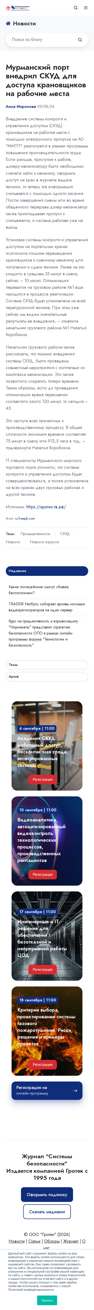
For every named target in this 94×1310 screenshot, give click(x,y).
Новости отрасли (44, 542)
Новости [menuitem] (17, 1241)
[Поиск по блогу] (80, 39)
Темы (13, 664)
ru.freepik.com (25, 518)
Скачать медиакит (47, 1212)
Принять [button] (47, 1300)
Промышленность (35, 534)
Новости (13, 542)
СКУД (65, 534)
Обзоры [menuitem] (52, 1241)
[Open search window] (75, 7)
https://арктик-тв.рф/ (46, 507)
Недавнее (17, 570)
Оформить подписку (47, 1195)
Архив (14, 676)
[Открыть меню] (85, 7)
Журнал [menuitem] (71, 1241)
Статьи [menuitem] (34, 1241)
